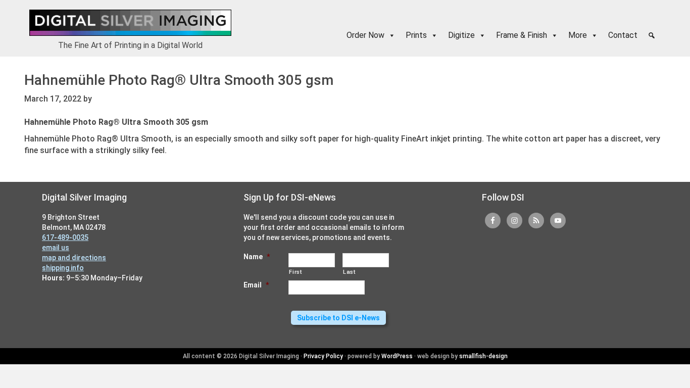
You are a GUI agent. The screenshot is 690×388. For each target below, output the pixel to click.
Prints (416, 35)
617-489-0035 (65, 237)
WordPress (397, 356)
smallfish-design (483, 356)
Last (349, 271)
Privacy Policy (323, 356)
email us (55, 248)
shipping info (63, 268)
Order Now (365, 35)
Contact (622, 35)
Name (256, 257)
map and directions (74, 258)
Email (256, 285)
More (577, 35)
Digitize (461, 35)
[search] (652, 35)
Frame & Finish (521, 35)
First (295, 271)
